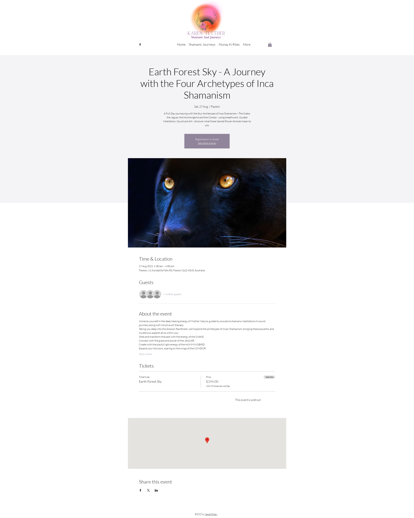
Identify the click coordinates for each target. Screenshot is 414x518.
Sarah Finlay (211, 514)
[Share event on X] (148, 490)
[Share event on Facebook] (140, 490)
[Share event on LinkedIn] (156, 490)
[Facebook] (140, 44)
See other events (207, 143)
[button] (202, 44)
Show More (145, 354)
